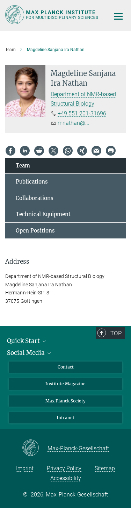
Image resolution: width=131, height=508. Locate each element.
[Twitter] (53, 150)
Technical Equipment (43, 214)
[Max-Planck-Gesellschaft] (35, 448)
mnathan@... (73, 123)
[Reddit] (39, 150)
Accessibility (65, 478)
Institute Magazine (65, 383)
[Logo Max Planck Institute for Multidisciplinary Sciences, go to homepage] (52, 14)
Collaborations (34, 198)
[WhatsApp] (68, 150)
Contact (66, 367)
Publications (32, 181)
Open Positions (35, 230)
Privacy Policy (64, 468)
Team (23, 165)
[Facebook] (10, 150)
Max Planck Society (65, 400)
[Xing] (82, 150)
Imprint (25, 468)
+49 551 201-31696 (82, 113)
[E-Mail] (96, 150)
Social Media (26, 352)
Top (116, 333)
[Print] (110, 150)
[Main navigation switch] (118, 16)
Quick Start (24, 340)
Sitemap (105, 468)
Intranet (65, 417)
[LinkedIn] (25, 150)
